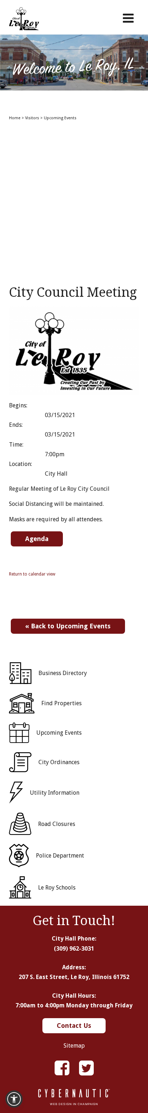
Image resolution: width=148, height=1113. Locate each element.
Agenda (36, 538)
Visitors (32, 118)
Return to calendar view (32, 574)
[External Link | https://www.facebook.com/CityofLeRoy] (62, 1068)
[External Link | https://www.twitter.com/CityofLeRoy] (86, 1068)
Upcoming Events (60, 118)
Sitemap (74, 1045)
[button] (14, 1099)
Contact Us (74, 1025)
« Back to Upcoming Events (68, 626)
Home (14, 118)
